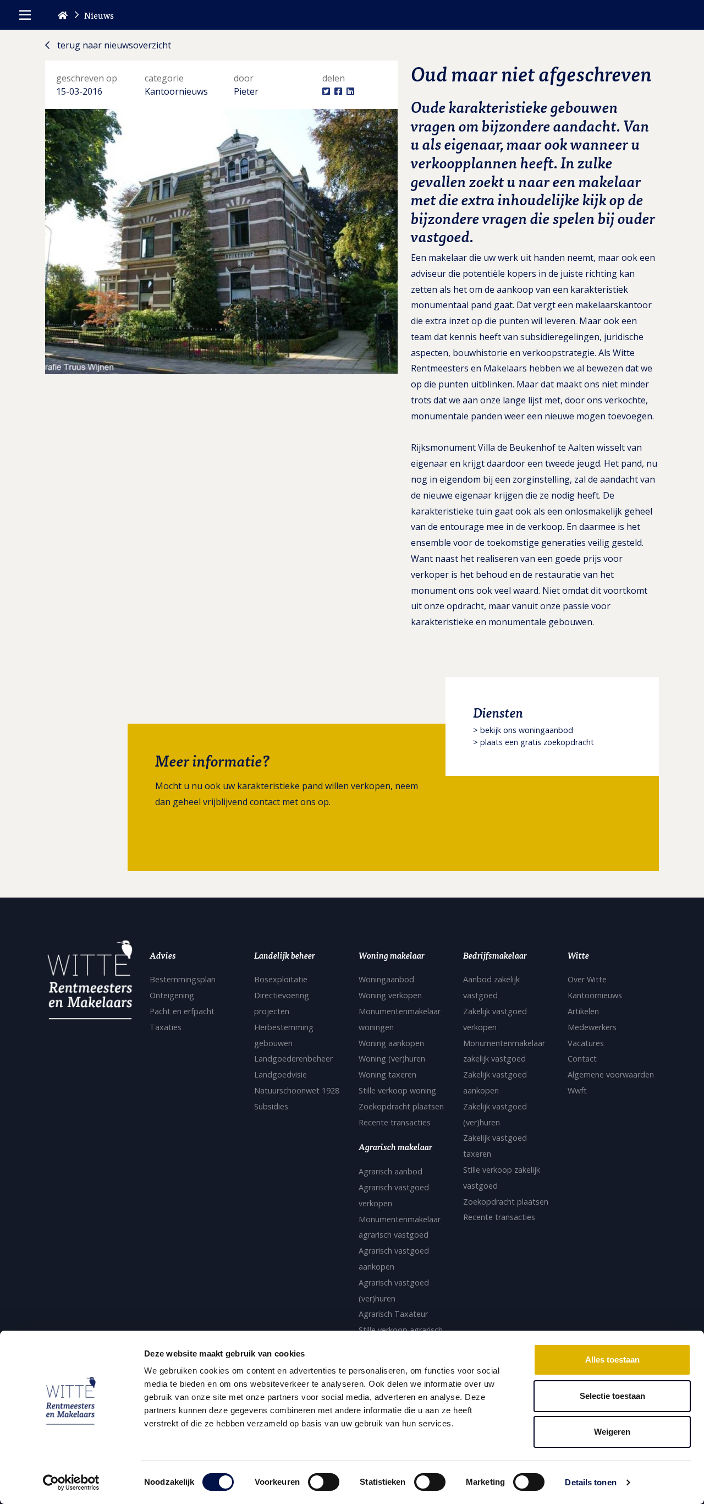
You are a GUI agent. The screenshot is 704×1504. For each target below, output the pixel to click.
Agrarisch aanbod (390, 1171)
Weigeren (612, 1431)
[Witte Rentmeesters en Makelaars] (89, 983)
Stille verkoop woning (397, 1090)
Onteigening (172, 995)
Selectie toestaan (612, 1396)
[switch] (323, 1482)
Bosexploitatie (280, 979)
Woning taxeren (387, 1074)
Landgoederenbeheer (293, 1058)
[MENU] (25, 15)
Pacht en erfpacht (182, 1011)
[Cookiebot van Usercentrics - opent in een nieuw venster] (71, 1482)
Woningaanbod (386, 979)
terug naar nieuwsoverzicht (113, 45)
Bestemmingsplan (183, 979)
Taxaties (166, 1027)
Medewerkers (592, 1027)
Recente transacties (395, 1122)
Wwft (577, 1090)
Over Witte (587, 979)
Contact (582, 1058)
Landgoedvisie (280, 1074)
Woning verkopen (390, 995)
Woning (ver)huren (392, 1058)
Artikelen (583, 1011)
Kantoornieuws (595, 995)
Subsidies (271, 1106)
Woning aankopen (391, 1043)
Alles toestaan (612, 1359)
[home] (62, 15)
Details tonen (590, 1482)
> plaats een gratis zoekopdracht (533, 742)
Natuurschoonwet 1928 (296, 1090)
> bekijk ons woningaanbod (523, 730)
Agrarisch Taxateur (393, 1314)
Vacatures (586, 1043)
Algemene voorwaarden (611, 1074)
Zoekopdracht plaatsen (401, 1106)
